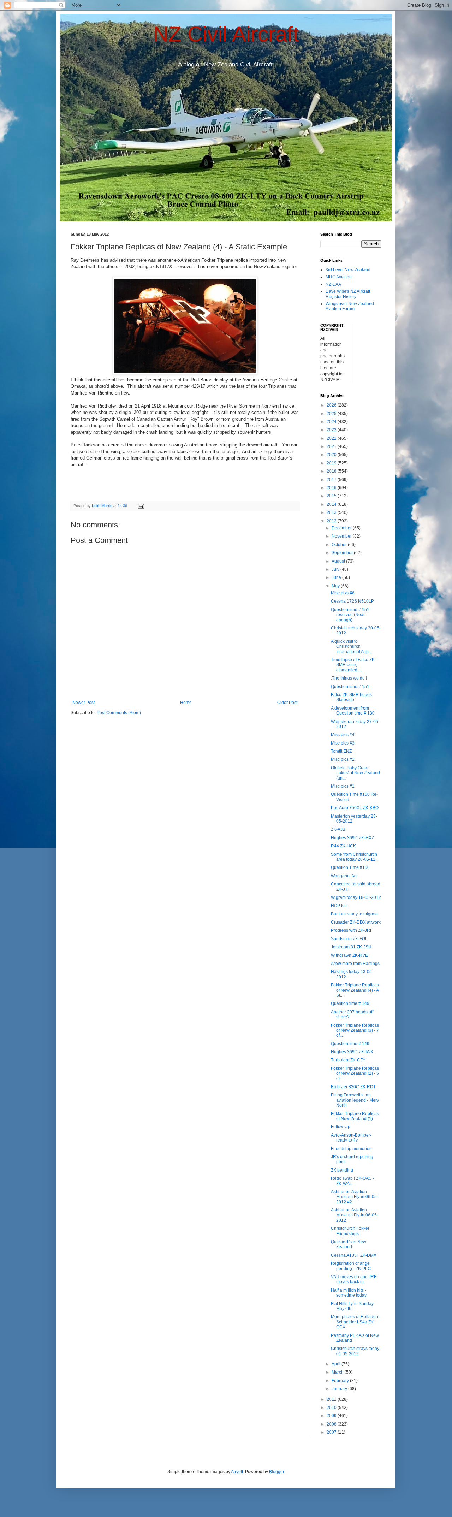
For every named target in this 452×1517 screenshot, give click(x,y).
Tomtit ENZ (341, 751)
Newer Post (83, 702)
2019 (332, 463)
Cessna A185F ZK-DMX (353, 1255)
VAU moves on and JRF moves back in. (353, 1279)
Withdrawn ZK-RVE (349, 955)
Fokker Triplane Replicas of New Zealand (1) (355, 1116)
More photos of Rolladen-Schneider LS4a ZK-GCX (355, 1321)
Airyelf (237, 1471)
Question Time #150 (350, 867)
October (340, 544)
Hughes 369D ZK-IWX (352, 1051)
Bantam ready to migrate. (355, 914)
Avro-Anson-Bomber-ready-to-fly (351, 1138)
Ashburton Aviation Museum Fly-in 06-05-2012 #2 (354, 1196)
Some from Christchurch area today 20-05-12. (354, 857)
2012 (332, 520)
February (341, 1380)
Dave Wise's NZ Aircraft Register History (348, 294)
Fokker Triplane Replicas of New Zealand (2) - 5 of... (355, 1073)
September (343, 552)
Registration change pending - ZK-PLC (351, 1266)
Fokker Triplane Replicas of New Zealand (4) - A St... (355, 990)
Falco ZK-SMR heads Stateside (351, 697)
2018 (332, 471)
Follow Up (340, 1126)
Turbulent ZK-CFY (348, 1059)
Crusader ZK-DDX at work (356, 922)
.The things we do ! (349, 678)
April (336, 1364)
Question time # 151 (350, 686)
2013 (332, 512)
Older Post (287, 702)
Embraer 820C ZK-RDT (353, 1086)
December (342, 528)
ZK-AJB (338, 829)
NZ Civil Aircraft (226, 34)
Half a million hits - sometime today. (349, 1293)
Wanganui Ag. (344, 875)
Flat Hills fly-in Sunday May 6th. (352, 1306)
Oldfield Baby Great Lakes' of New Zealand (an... (355, 773)
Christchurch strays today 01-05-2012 (355, 1351)
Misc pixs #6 (343, 593)
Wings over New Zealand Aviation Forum (350, 306)
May (336, 585)
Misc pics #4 (343, 734)
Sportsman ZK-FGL (349, 938)
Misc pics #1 (343, 786)
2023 (332, 429)
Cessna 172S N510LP (352, 601)
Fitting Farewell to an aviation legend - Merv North (355, 1100)
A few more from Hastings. (356, 963)
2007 (332, 1432)
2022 (332, 438)
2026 (332, 405)
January (340, 1388)
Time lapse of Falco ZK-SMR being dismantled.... (353, 664)
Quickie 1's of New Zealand (348, 1244)
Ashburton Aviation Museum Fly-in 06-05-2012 (354, 1215)
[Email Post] (140, 506)
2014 (332, 504)
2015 (332, 495)
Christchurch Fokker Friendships (350, 1231)
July (336, 569)
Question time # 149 (350, 1003)
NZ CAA (333, 284)
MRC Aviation (339, 276)
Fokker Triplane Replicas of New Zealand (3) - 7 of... (355, 1030)
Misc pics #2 (343, 759)
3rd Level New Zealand (348, 269)
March (338, 1372)
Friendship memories (351, 1148)
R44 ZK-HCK (343, 845)
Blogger (276, 1471)
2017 (332, 479)
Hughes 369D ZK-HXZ (352, 837)
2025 (332, 413)
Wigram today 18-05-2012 (356, 897)
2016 (332, 487)
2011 (332, 1399)
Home (186, 702)
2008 (332, 1424)
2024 (332, 421)
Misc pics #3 (343, 743)
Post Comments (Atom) (119, 712)
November (342, 536)
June (337, 577)
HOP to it (339, 905)
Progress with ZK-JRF (352, 930)
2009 (332, 1415)
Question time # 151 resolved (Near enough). (350, 614)
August (339, 561)
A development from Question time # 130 (353, 711)
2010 (332, 1407)
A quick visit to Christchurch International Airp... (351, 646)
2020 (332, 454)
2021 (332, 446)
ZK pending (342, 1170)
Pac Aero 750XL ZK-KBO (355, 807)
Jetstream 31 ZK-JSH (351, 946)
